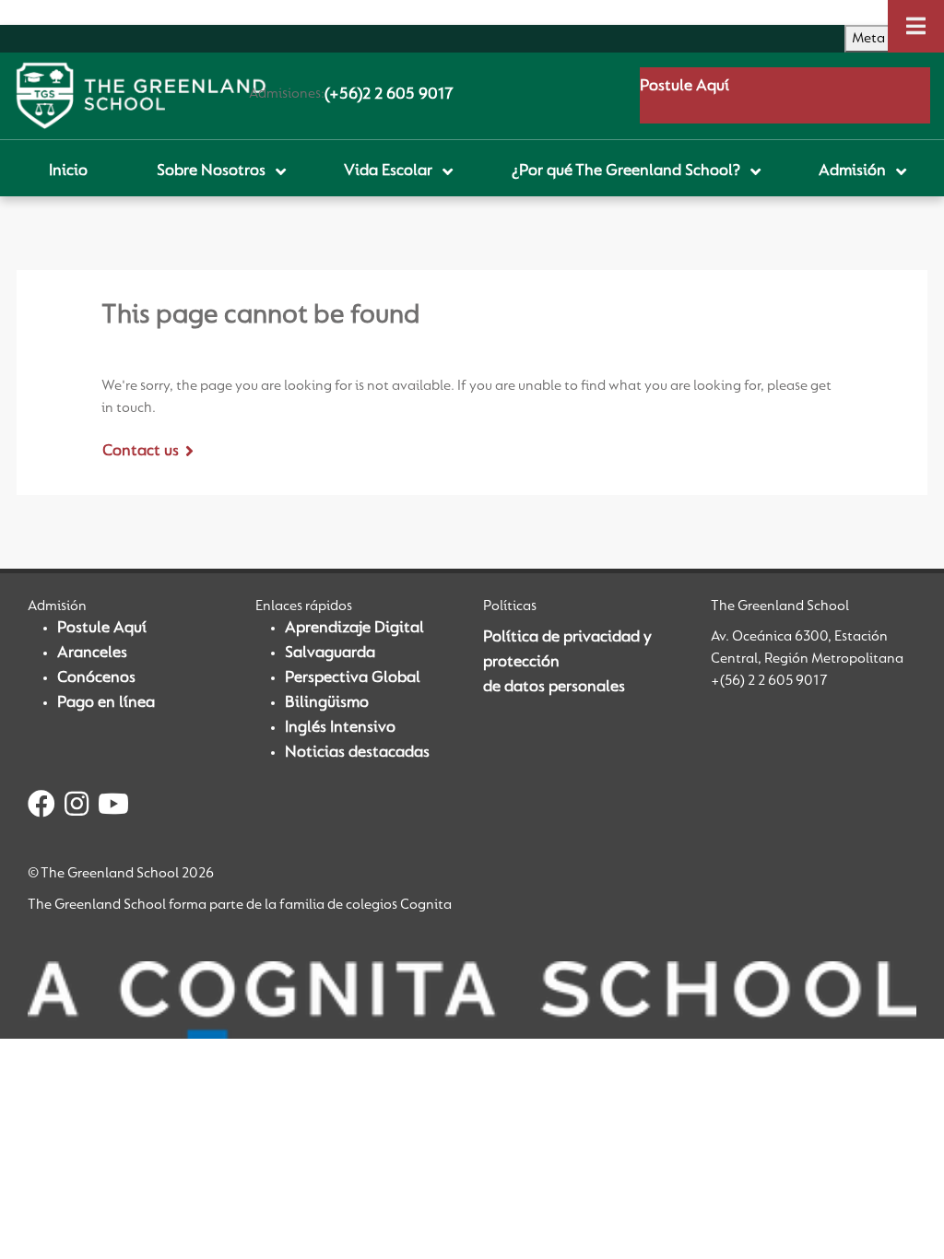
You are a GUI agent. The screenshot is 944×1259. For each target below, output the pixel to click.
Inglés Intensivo (340, 728)
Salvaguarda (330, 653)
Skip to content (55, 12)
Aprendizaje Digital (354, 628)
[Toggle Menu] (916, 26)
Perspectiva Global (352, 678)
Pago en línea (106, 703)
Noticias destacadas (357, 753)
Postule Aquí (684, 86)
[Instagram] (76, 807)
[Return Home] (140, 96)
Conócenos (96, 678)
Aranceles (92, 653)
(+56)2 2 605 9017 (389, 95)
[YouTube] (113, 807)
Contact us (140, 451)
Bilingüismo (327, 703)
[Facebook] (41, 807)
